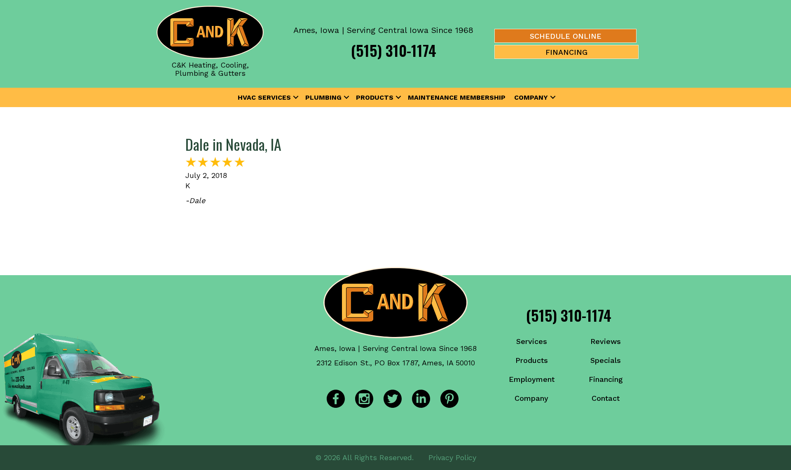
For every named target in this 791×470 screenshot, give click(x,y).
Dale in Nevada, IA (233, 144)
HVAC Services (264, 97)
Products (374, 97)
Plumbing (323, 97)
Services (531, 341)
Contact (606, 398)
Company (531, 97)
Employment (532, 379)
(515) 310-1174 (393, 50)
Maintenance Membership (456, 97)
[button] (296, 97)
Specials (605, 360)
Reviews (605, 341)
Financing (606, 379)
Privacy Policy (452, 457)
